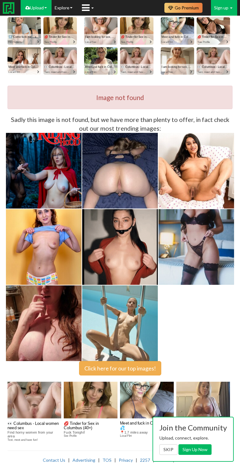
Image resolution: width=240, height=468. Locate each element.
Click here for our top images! (120, 368)
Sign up (221, 7)
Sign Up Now (195, 449)
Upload (37, 7)
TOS (107, 460)
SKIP (168, 449)
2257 (145, 460)
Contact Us (54, 460)
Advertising (83, 460)
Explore (62, 7)
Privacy (126, 460)
